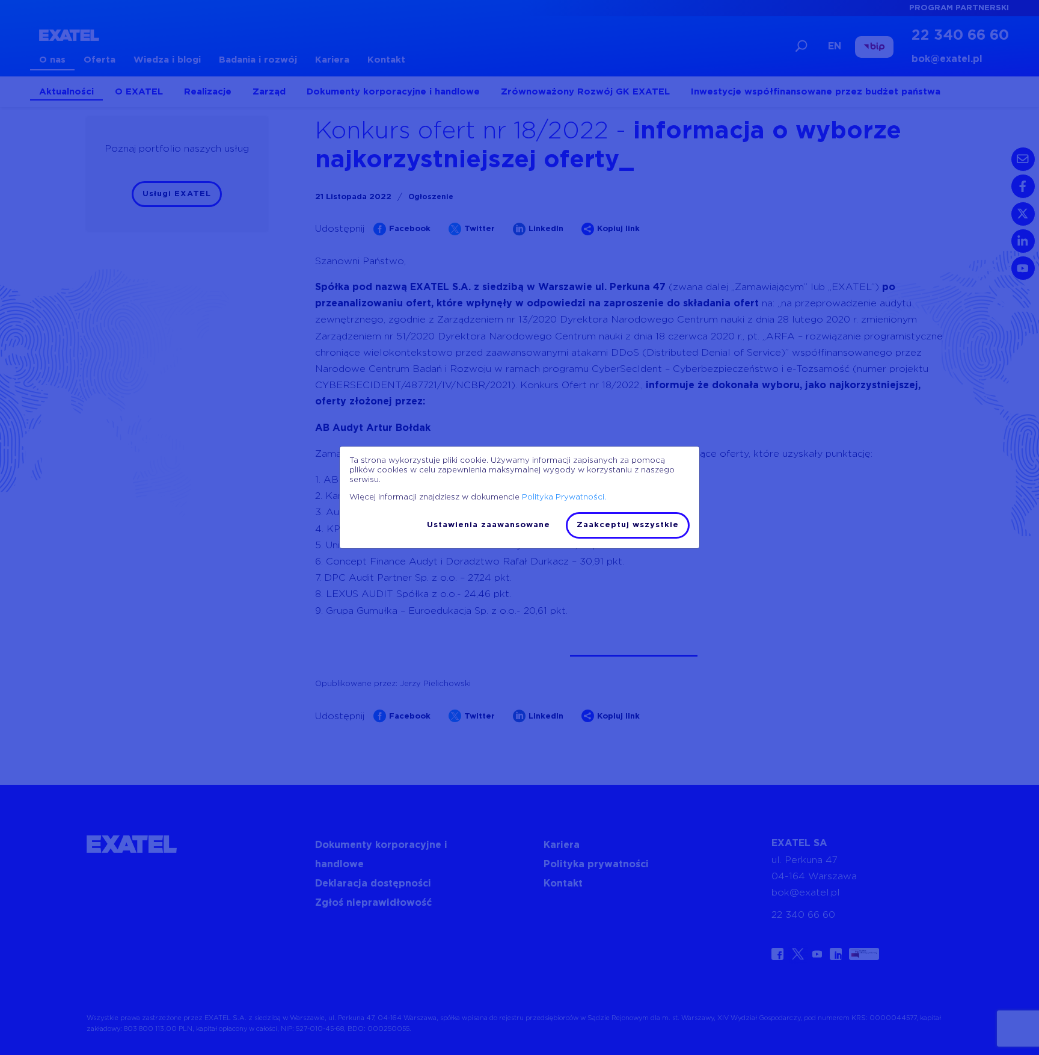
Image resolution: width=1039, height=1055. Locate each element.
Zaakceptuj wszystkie (628, 525)
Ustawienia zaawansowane (488, 525)
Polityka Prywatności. (564, 497)
